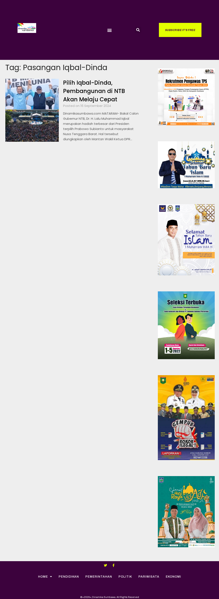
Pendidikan (69, 576)
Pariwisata (148, 576)
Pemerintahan (98, 576)
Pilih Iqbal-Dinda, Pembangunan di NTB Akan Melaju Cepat (94, 91)
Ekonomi (173, 576)
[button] (109, 30)
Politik (125, 576)
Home (43, 576)
